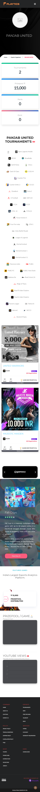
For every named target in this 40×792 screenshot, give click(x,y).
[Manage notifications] (35, 787)
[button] (4, 472)
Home (5, 57)
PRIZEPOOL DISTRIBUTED (17, 600)
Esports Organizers (16, 57)
